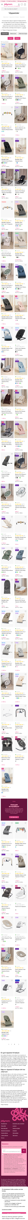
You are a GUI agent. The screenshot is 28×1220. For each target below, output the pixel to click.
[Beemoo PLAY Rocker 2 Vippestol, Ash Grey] (20, 68)
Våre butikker (15, 1133)
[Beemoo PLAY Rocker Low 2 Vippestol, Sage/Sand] (2, 509)
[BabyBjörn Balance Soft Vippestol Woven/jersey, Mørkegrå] (3, 68)
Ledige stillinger (4, 1135)
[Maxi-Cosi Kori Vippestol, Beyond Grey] (5, 572)
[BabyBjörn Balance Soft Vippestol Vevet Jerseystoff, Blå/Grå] (2, 351)
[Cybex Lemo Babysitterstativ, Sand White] (2, 729)
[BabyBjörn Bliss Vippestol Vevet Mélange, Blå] (17, 162)
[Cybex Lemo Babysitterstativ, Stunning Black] (3, 729)
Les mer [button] (24, 27)
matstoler (17, 1095)
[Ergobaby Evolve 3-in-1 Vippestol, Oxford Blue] (15, 572)
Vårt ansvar (15, 1135)
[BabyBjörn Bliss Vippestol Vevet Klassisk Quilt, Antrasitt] (20, 99)
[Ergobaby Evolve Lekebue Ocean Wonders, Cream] (17, 729)
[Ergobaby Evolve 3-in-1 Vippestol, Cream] (18, 572)
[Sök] (3, 9)
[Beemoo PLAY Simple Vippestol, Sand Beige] (2, 194)
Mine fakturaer (4, 1128)
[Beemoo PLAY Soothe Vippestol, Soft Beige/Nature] (15, 414)
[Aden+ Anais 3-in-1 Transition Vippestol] (15, 1004)
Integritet (15, 1130)
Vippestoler (22, 17)
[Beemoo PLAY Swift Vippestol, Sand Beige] (2, 257)
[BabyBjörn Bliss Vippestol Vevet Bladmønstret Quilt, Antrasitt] (15, 225)
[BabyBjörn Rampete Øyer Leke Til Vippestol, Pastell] (3, 131)
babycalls (3, 1095)
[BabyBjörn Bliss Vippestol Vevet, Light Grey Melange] (17, 320)
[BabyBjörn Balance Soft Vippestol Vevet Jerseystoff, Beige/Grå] (5, 351)
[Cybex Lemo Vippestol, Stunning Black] (15, 351)
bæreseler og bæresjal (6, 1096)
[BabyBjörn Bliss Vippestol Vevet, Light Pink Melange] (15, 320)
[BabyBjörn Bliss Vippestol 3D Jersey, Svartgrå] (17, 257)
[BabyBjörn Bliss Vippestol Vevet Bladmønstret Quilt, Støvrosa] (18, 225)
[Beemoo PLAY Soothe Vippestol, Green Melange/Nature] (17, 414)
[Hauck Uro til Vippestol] (15, 909)
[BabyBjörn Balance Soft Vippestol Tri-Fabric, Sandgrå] (15, 878)
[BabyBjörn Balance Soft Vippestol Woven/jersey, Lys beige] (2, 68)
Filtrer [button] (10, 38)
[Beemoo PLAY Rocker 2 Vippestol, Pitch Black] (15, 68)
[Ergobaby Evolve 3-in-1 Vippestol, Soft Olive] (17, 572)
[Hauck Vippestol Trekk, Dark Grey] (3, 941)
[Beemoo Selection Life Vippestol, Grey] (17, 131)
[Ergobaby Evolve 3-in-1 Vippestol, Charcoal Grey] (2, 847)
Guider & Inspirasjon (5, 1130)
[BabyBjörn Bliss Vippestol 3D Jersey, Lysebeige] (15, 257)
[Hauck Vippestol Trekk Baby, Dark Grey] (17, 972)
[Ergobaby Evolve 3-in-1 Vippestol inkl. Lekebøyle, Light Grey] (15, 941)
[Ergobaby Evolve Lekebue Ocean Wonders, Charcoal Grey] (15, 729)
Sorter (17, 38)
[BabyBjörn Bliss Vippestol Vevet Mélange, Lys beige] (15, 162)
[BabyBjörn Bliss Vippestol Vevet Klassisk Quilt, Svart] (17, 99)
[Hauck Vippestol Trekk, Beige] (2, 941)
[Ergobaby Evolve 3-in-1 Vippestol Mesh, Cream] (15, 698)
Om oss (2, 1137)
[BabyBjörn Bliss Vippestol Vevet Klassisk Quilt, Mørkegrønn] (15, 99)
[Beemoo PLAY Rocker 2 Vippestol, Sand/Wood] (17, 68)
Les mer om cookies (7, 1209)
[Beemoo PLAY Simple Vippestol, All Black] (3, 194)
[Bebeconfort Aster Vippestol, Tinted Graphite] (2, 761)
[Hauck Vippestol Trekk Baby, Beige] (15, 972)
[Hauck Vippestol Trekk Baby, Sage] (18, 972)
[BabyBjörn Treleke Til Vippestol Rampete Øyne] (2, 131)
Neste (18, 1044)
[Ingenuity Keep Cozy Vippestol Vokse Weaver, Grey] (15, 509)
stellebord (23, 1095)
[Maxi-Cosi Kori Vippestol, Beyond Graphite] (3, 572)
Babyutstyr (5, 17)
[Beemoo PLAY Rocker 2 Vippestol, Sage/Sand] (18, 68)
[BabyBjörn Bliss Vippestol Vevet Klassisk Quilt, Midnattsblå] (18, 99)
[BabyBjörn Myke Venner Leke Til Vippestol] (15, 847)
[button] (2, 4)
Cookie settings (4, 1133)
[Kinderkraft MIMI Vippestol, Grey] (2, 477)
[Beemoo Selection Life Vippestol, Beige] (15, 131)
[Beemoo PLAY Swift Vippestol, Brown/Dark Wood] (3, 257)
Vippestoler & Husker (14, 17)
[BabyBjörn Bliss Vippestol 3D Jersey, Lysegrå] (18, 257)
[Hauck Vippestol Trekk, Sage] (5, 941)
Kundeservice (4, 1123)
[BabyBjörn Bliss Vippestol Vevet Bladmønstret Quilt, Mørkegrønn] (20, 225)
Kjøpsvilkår (3, 1126)
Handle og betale (16, 1128)
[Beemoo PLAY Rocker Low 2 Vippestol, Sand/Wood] (3, 509)
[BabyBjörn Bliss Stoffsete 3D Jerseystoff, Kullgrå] (2, 603)
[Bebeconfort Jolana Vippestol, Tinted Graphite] (15, 761)
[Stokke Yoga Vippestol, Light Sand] (2, 540)
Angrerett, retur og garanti (18, 1123)
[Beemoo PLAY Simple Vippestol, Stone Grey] (5, 194)
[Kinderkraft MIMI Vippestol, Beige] (3, 477)
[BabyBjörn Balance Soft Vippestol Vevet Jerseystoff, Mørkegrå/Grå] (3, 351)
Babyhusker (13, 33)
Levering (14, 1126)
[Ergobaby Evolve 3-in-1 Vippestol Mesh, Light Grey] (20, 572)
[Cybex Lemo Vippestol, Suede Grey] (17, 351)
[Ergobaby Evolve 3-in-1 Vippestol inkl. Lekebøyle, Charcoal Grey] (2, 1004)
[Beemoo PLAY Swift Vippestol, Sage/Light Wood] (5, 257)
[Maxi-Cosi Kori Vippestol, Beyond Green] (2, 572)
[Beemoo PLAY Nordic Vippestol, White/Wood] (15, 603)
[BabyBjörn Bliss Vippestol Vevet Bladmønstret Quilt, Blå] (17, 225)
